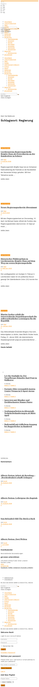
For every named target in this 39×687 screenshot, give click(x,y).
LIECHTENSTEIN (10, 23)
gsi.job (10, 42)
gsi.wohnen (12, 49)
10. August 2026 (6, 503)
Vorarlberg (8, 22)
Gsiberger (7, 34)
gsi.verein (7, 35)
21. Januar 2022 (6, 326)
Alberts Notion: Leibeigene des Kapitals (19, 498)
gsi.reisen (11, 44)
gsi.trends (11, 48)
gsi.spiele (11, 46)
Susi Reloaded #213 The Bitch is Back (18, 519)
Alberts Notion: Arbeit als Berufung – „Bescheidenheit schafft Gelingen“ (18, 476)
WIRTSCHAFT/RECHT (11, 29)
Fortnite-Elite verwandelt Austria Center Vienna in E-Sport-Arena (19, 390)
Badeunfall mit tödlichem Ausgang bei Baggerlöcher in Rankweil (20, 425)
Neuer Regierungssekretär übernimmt (19, 207)
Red (5, 159)
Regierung (11, 116)
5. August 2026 (6, 161)
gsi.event (11, 41)
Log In (3, 671)
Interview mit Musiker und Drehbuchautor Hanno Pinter (18, 401)
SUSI (5, 522)
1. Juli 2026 (5, 544)
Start (2, 116)
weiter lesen (5, 179)
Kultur (6, 30)
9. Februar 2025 (6, 268)
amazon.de (4, 566)
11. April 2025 (5, 213)
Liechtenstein (5, 148)
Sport (6, 32)
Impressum (8, 579)
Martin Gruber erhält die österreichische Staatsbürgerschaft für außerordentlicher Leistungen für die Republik (19, 317)
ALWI (5, 481)
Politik (6, 27)
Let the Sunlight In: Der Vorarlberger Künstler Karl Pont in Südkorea (20, 378)
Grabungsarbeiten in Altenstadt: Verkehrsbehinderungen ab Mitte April (20, 413)
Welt (5, 25)
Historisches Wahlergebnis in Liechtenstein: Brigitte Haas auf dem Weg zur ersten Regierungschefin (18, 261)
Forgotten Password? (8, 652)
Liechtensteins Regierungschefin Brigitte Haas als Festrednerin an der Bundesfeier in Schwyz (18, 154)
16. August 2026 (6, 483)
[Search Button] (18, 94)
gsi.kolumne (12, 53)
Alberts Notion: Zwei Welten (14, 539)
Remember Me (8, 646)
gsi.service (8, 37)
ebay (2, 564)
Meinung (7, 51)
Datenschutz (8, 578)
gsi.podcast (8, 55)
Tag (6, 116)
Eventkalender (13, 39)
